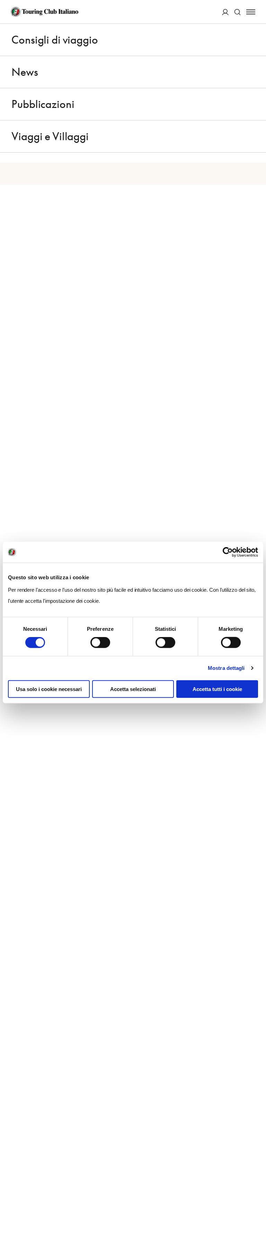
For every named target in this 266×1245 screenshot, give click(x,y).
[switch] (100, 642)
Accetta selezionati (133, 689)
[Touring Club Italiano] (44, 12)
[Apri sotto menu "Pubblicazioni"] (251, 104)
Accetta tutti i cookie (217, 689)
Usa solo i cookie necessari (49, 689)
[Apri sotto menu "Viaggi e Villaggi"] (251, 136)
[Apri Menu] (250, 12)
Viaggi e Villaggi (49, 136)
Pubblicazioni (42, 104)
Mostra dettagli (226, 668)
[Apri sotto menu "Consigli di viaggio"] (251, 39)
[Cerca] (237, 12)
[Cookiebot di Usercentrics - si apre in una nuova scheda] (227, 552)
